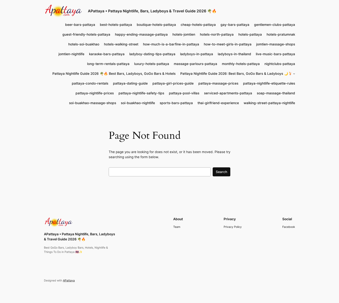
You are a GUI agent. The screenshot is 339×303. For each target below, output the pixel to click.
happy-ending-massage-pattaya (141, 34)
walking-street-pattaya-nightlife (269, 103)
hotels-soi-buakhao (83, 44)
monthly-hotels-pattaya (241, 64)
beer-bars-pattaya (80, 25)
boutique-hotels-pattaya (156, 25)
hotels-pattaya (250, 34)
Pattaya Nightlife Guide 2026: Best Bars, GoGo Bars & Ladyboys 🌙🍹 (236, 74)
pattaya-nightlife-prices (95, 93)
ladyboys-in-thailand (234, 54)
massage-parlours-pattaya (195, 64)
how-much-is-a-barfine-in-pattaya (171, 44)
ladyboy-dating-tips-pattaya (152, 54)
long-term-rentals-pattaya (108, 64)
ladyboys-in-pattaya (196, 54)
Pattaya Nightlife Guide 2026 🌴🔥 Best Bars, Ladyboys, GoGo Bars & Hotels (114, 74)
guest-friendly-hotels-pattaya (86, 34)
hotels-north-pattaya (217, 34)
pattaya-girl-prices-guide (173, 83)
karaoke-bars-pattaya (107, 54)
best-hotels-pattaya (116, 25)
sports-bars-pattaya (176, 103)
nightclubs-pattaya (279, 64)
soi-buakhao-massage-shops (92, 103)
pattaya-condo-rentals (90, 83)
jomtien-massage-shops (275, 44)
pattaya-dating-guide (130, 83)
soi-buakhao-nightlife (138, 103)
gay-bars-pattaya (235, 25)
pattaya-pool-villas (184, 93)
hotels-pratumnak (281, 34)
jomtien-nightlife (71, 54)
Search (221, 172)
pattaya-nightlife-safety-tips (141, 93)
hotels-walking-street (121, 44)
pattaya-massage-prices (218, 83)
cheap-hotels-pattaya (198, 25)
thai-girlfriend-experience (218, 103)
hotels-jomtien (183, 34)
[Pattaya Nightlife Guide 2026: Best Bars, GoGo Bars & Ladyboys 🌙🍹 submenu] (294, 74)
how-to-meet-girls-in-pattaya (228, 44)
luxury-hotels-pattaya (151, 64)
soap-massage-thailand (276, 93)
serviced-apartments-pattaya (228, 93)
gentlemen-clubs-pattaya (274, 25)
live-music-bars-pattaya (275, 54)
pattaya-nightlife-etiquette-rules (269, 83)
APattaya (69, 280)
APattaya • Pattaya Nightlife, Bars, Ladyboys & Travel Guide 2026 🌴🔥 (152, 11)
